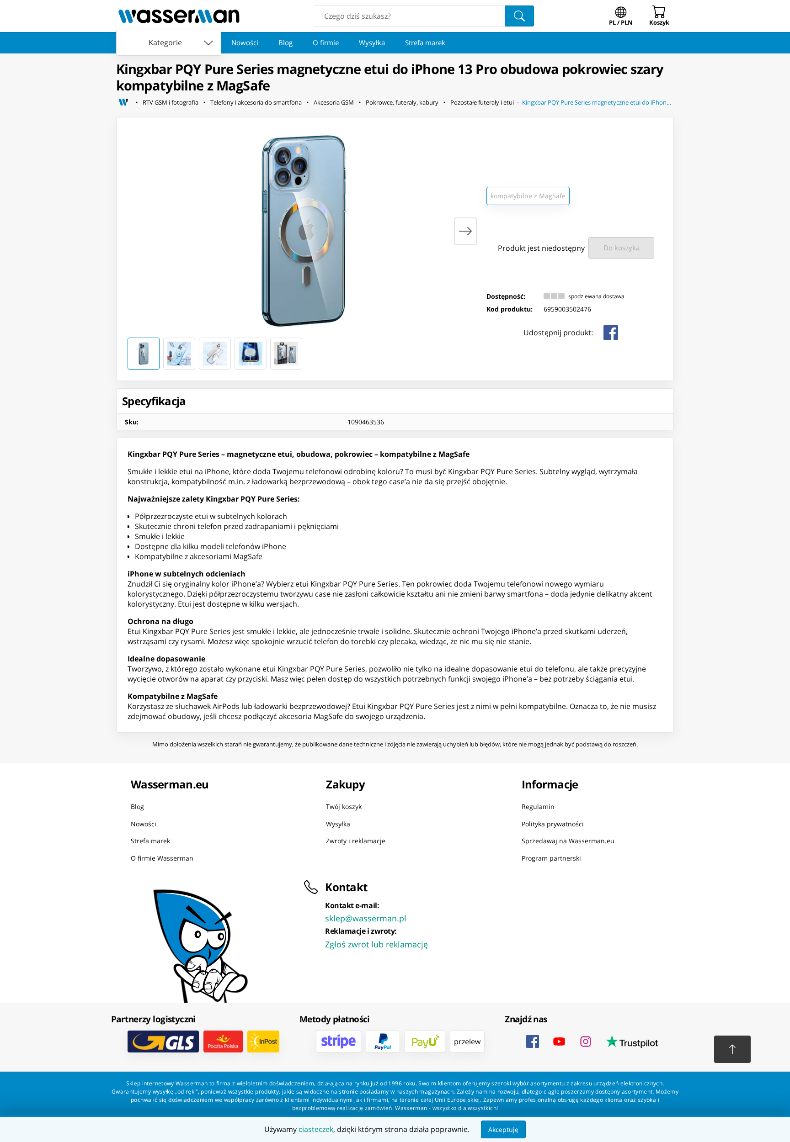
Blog (285, 42)
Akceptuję (503, 1129)
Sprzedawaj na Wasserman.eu (568, 840)
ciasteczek (316, 1129)
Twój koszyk (344, 806)
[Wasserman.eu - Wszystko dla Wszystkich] (179, 16)
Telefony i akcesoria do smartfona (256, 102)
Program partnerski (551, 857)
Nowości (244, 42)
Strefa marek (425, 42)
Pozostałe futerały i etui (482, 102)
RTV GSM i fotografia (170, 102)
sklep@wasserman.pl (365, 918)
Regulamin (538, 806)
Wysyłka (372, 42)
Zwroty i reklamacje (355, 840)
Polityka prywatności (553, 823)
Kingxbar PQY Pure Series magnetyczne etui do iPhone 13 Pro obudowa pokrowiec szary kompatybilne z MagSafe (598, 102)
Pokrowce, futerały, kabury (402, 102)
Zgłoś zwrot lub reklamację (376, 944)
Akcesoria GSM (334, 102)
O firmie (326, 42)
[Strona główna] (123, 102)
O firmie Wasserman (162, 857)
